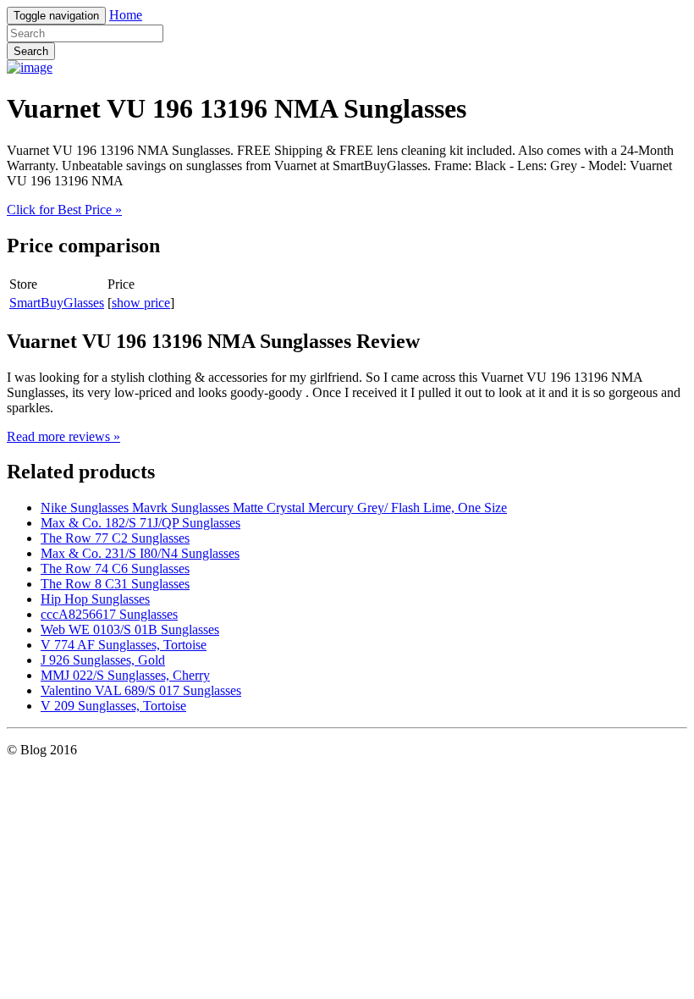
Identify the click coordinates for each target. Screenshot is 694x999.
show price (141, 302)
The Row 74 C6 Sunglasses (115, 568)
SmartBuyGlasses (56, 302)
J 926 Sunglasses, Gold (103, 660)
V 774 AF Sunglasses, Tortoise (124, 644)
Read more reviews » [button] (63, 436)
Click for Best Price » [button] (64, 209)
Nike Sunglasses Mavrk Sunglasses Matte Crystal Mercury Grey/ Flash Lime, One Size (274, 507)
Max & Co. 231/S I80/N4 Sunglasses (140, 553)
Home (125, 15)
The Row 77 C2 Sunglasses (115, 538)
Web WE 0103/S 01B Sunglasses (130, 629)
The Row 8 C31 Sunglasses (115, 584)
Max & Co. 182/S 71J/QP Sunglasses (140, 523)
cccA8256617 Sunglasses (109, 614)
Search (31, 51)
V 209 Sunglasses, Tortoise (113, 705)
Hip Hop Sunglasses (95, 599)
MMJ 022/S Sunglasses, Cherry (125, 675)
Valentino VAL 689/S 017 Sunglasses (141, 690)
